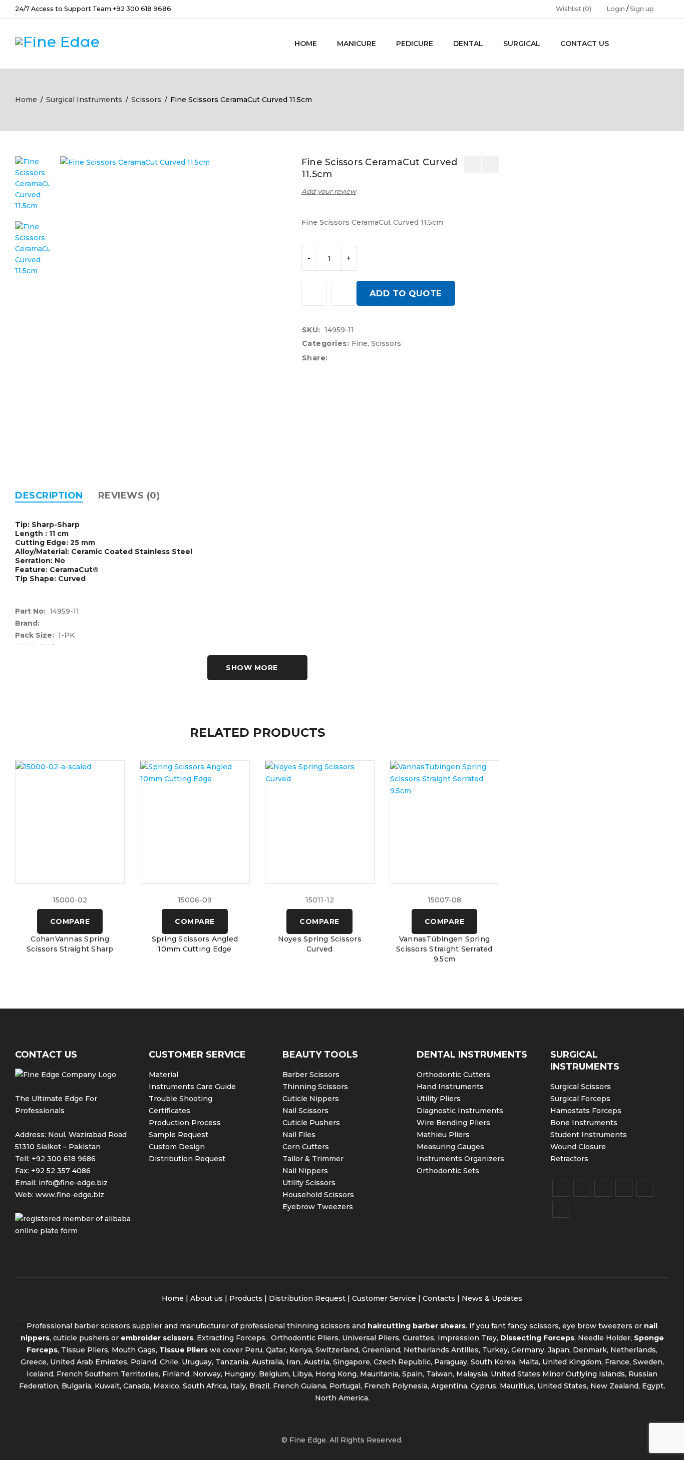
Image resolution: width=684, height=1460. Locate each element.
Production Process (185, 1122)
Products (245, 1298)
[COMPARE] (344, 293)
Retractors (569, 1158)
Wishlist (573, 9)
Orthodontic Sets (448, 1170)
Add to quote (406, 293)
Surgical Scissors (580, 1086)
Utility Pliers (439, 1098)
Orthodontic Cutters (453, 1074)
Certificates (169, 1110)
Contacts (439, 1298)
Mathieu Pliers (443, 1134)
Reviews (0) (129, 495)
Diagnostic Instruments (460, 1110)
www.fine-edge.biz (70, 1194)
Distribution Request (187, 1158)
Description (49, 495)
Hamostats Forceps (585, 1110)
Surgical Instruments (84, 99)
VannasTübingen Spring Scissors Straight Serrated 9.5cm (444, 948)
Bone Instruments (583, 1122)
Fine (360, 343)
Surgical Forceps (580, 1098)
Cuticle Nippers (310, 1098)
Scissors (146, 99)
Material (163, 1074)
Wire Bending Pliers (453, 1122)
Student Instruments (588, 1134)
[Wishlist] (313, 293)
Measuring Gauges (450, 1146)
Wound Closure (578, 1146)
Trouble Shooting (180, 1098)
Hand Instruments (450, 1086)
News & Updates (492, 1298)
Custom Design (177, 1146)
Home (26, 99)
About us (206, 1298)
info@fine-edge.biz (73, 1182)
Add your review (328, 191)
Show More (252, 667)
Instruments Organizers (460, 1158)
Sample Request (178, 1134)
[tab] (49, 496)
